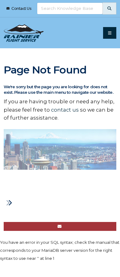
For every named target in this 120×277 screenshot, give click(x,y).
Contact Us (21, 8)
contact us (65, 110)
